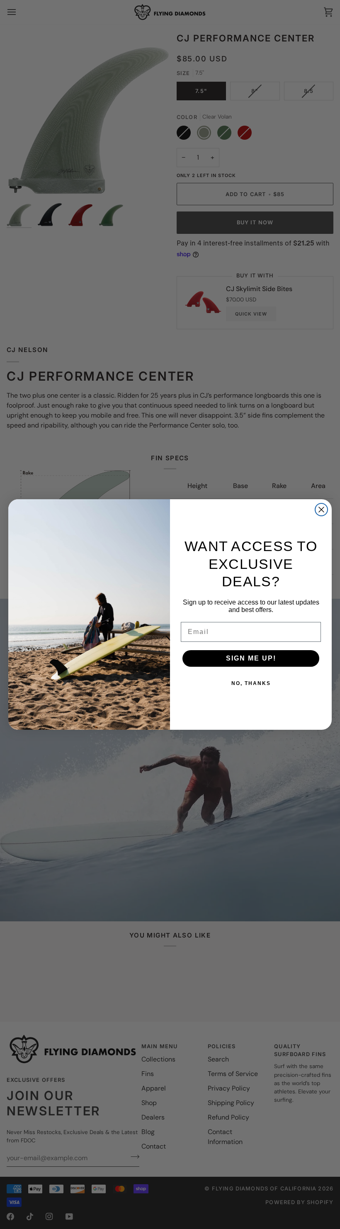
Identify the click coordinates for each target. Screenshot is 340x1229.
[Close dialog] (321, 509)
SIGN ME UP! (251, 658)
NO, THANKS (251, 683)
